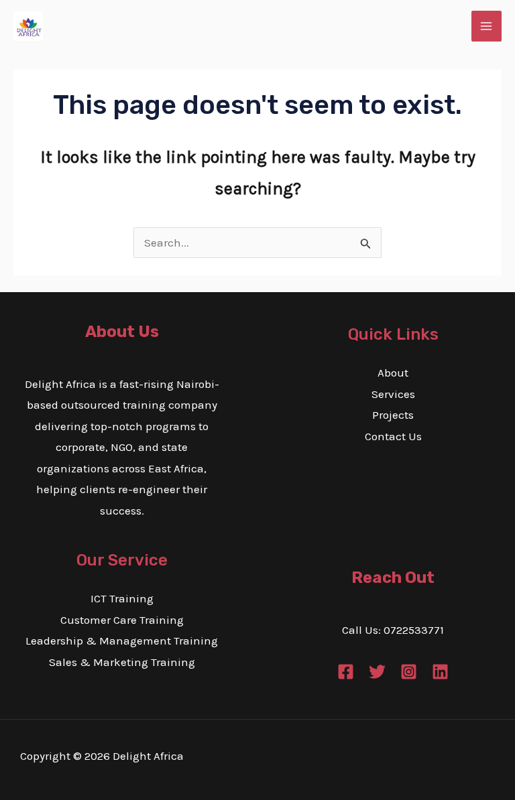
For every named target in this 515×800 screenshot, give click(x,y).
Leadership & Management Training (121, 640)
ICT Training (122, 598)
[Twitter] (377, 671)
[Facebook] (345, 671)
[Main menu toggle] (486, 26)
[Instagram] (408, 671)
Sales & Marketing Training (122, 662)
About (393, 372)
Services (393, 394)
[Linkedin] (440, 671)
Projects (393, 414)
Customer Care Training (122, 619)
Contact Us (393, 436)
